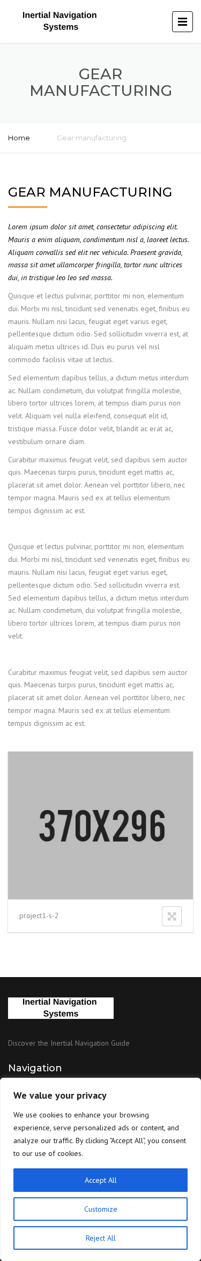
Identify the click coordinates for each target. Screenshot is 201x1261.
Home (19, 137)
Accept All (101, 1180)
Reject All (101, 1238)
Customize (100, 1209)
